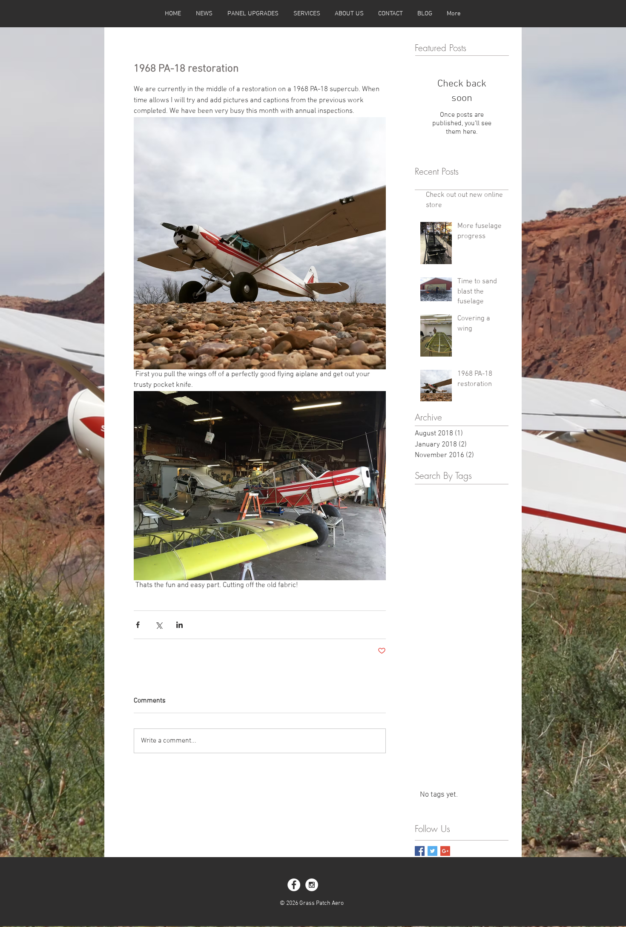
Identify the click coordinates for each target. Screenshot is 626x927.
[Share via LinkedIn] (179, 625)
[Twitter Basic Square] (432, 851)
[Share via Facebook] (138, 625)
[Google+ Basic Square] (445, 851)
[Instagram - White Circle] (311, 884)
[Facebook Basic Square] (420, 851)
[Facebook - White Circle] (293, 884)
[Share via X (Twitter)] (159, 625)
